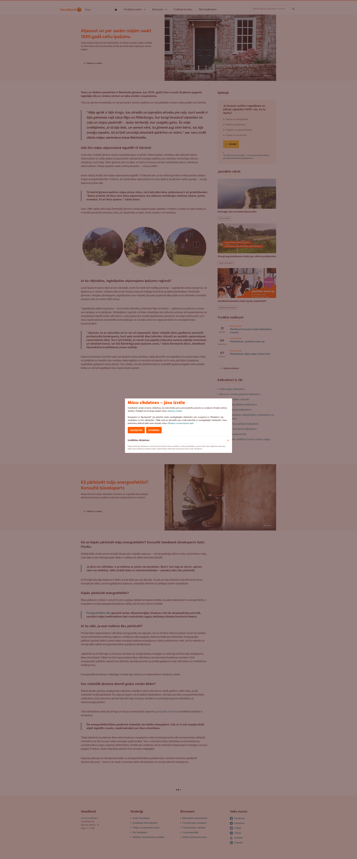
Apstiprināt (136, 430)
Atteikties (153, 430)
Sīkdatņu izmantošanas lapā (180, 423)
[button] (178, 440)
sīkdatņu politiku (174, 411)
